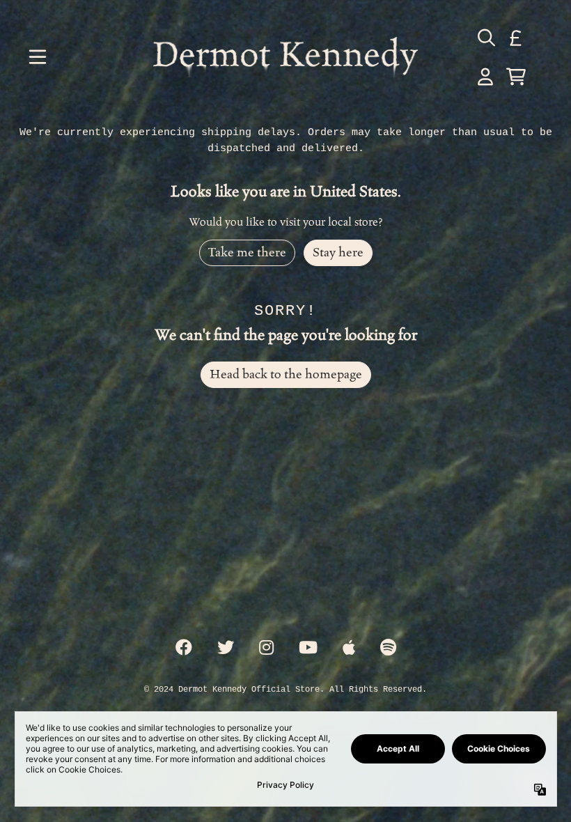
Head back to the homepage (286, 374)
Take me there (247, 252)
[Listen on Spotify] (388, 648)
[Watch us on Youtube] (308, 648)
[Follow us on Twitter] (225, 648)
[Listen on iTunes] (348, 648)
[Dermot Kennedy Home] (285, 57)
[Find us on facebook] (183, 648)
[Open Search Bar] (485, 37)
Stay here (338, 252)
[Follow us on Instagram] (266, 648)
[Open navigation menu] (37, 57)
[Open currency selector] (516, 37)
